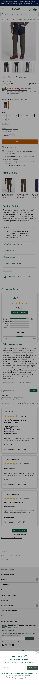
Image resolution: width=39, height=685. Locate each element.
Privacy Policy (19, 678)
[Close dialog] (37, 653)
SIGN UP (32, 668)
